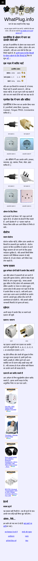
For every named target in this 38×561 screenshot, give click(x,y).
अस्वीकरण (11, 543)
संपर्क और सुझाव (27, 539)
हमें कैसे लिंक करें (11, 548)
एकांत (26, 543)
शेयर (26, 548)
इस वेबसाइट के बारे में (11, 539)
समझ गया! (30, 3)
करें (8, 65)
